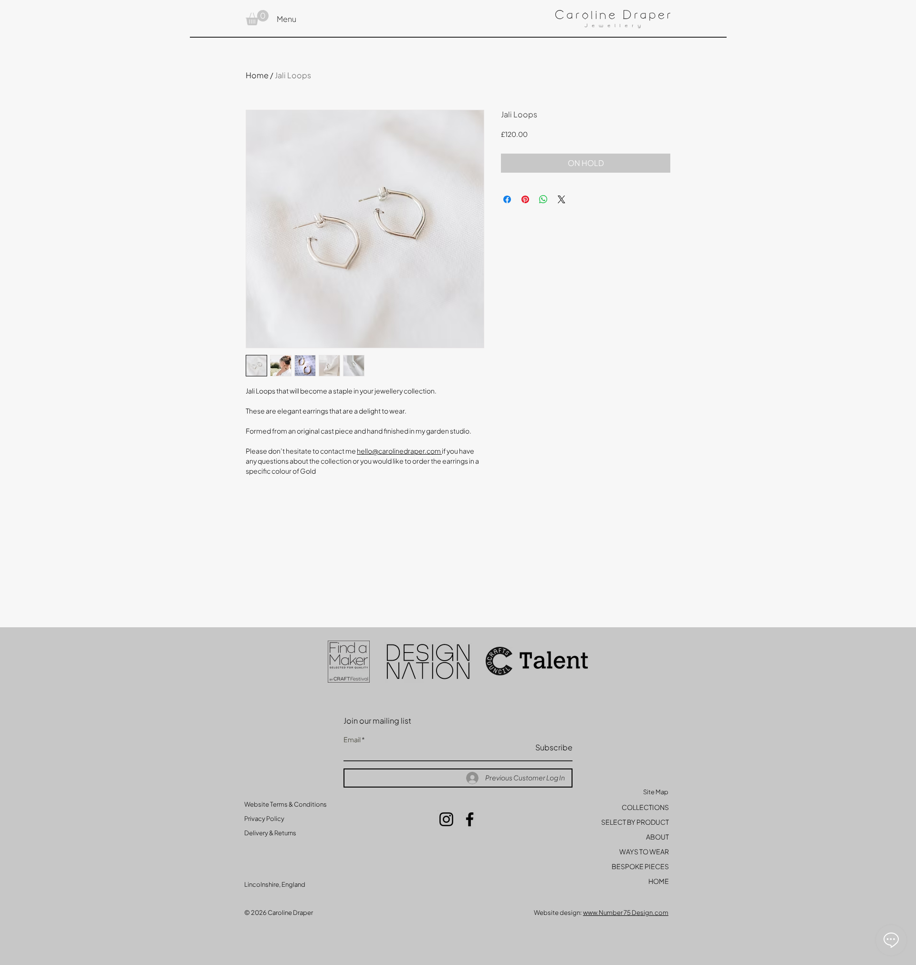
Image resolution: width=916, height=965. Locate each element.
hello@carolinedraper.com (399, 450)
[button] (257, 17)
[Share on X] (561, 199)
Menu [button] (286, 19)
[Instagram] (446, 819)
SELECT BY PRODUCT (635, 822)
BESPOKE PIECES (640, 866)
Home (257, 75)
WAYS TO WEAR (644, 851)
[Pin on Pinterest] (525, 199)
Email (352, 739)
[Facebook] (469, 819)
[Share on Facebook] (507, 199)
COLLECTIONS (645, 807)
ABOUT (657, 836)
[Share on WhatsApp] (543, 199)
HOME (658, 881)
